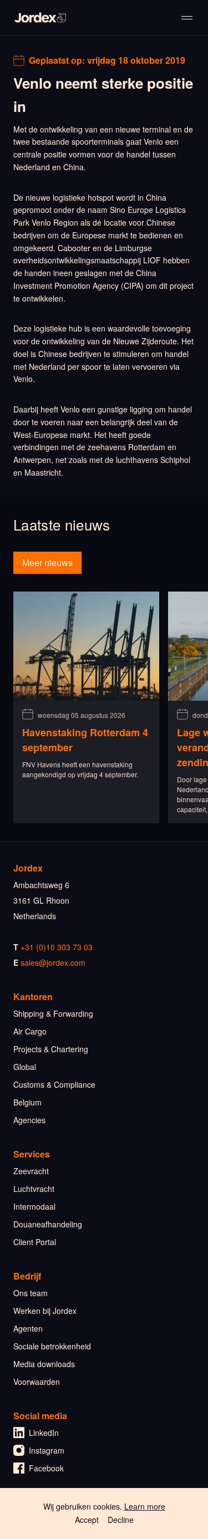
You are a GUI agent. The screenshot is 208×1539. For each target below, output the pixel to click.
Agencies (29, 1119)
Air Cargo (30, 1031)
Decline (121, 1519)
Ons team (30, 1292)
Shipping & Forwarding (53, 1013)
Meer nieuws (47, 562)
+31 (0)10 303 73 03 (57, 946)
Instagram (46, 1450)
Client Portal (34, 1241)
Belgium (27, 1102)
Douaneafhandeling (47, 1224)
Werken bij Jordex (45, 1310)
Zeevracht (31, 1170)
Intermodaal (34, 1206)
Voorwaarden (36, 1381)
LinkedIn (44, 1432)
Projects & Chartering (50, 1048)
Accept (87, 1519)
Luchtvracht (33, 1188)
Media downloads (44, 1363)
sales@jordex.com (53, 962)
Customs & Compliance (54, 1084)
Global (24, 1066)
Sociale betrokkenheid (52, 1346)
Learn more (144, 1506)
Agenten (28, 1328)
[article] (86, 707)
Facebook (46, 1468)
